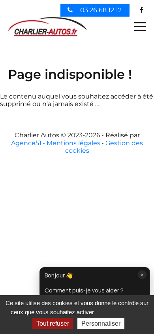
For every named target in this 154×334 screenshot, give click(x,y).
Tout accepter (121, 312)
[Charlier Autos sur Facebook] (141, 10)
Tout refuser (52, 323)
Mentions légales (73, 143)
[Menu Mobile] (140, 26)
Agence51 (26, 143)
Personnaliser (100, 323)
